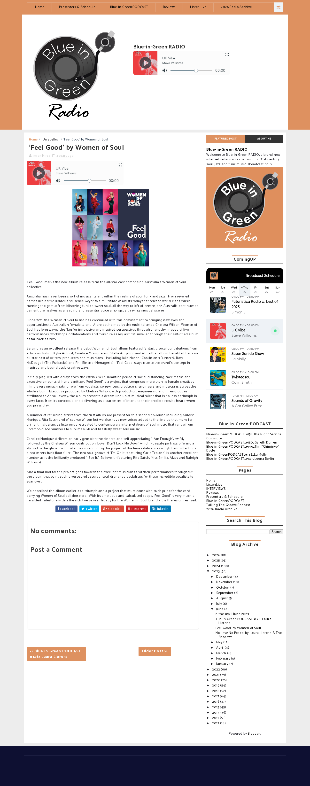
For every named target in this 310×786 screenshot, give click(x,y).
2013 (216, 718)
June (220, 609)
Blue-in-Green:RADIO (227, 149)
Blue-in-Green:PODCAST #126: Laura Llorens (243, 621)
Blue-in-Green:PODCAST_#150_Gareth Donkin (241, 442)
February (223, 658)
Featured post (226, 139)
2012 (216, 723)
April (220, 648)
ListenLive (198, 7)
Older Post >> (155, 651)
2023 (216, 571)
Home (39, 7)
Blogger (254, 734)
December (224, 577)
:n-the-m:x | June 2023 (232, 614)
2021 (216, 675)
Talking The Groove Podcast (228, 505)
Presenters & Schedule (77, 7)
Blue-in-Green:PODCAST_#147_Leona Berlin (240, 459)
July (219, 604)
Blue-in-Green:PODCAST (129, 7)
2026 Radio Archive (236, 7)
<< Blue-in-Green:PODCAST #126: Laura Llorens (55, 654)
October (223, 588)
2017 (216, 696)
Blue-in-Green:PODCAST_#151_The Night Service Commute (243, 436)
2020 (216, 680)
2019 (216, 685)
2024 (216, 566)
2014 (216, 713)
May (219, 642)
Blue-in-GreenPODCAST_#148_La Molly (236, 455)
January (222, 664)
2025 (216, 560)
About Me (264, 139)
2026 (216, 555)
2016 (216, 702)
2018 (216, 691)
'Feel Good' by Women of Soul (238, 628)
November (224, 582)
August (222, 598)
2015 (216, 707)
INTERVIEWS (216, 489)
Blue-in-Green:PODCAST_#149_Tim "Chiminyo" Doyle (242, 449)
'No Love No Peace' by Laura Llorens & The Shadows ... (248, 635)
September (225, 593)
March (221, 653)
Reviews (169, 7)
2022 (216, 669)
